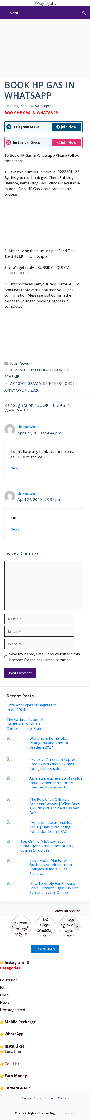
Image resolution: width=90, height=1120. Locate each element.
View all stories (68, 910)
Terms (50, 1098)
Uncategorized (12, 1009)
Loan (4, 994)
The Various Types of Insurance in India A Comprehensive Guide (26, 724)
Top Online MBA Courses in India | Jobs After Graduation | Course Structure (47, 846)
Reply (15, 468)
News (24, 363)
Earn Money (16, 1075)
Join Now (68, 126)
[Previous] (13, 927)
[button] (84, 12)
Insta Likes (14, 1046)
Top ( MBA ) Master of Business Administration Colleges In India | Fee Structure (50, 867)
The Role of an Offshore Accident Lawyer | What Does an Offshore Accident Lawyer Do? (54, 806)
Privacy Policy (31, 1098)
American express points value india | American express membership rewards (55, 783)
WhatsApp (14, 1033)
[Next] (77, 927)
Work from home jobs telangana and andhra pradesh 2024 (48, 743)
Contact (63, 1098)
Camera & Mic (18, 1088)
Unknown (26, 426)
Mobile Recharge (20, 1021)
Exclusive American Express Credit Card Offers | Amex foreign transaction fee (53, 764)
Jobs (14, 363)
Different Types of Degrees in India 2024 (31, 707)
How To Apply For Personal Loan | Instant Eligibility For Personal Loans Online (53, 888)
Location (13, 1051)
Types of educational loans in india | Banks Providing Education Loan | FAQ (55, 827)
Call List (12, 1063)
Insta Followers (45, 948)
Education (9, 980)
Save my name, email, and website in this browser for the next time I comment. (44, 656)
